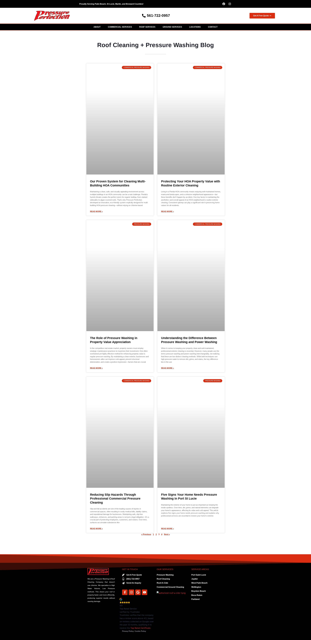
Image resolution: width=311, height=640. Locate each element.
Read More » (96, 211)
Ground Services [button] (172, 27)
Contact (213, 27)
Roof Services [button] (147, 27)
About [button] (97, 27)
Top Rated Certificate (140, 628)
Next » (167, 534)
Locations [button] (195, 27)
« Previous (146, 534)
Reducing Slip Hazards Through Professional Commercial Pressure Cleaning (115, 498)
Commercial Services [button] (120, 27)
